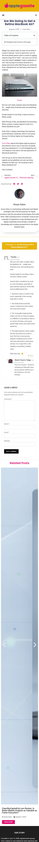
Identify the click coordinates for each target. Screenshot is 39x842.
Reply (31, 355)
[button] (3, 15)
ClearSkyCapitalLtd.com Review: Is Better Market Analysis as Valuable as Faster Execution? (19, 810)
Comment (8, 399)
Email (6, 432)
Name (6, 424)
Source (19, 100)
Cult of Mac (6, 143)
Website (7, 441)
